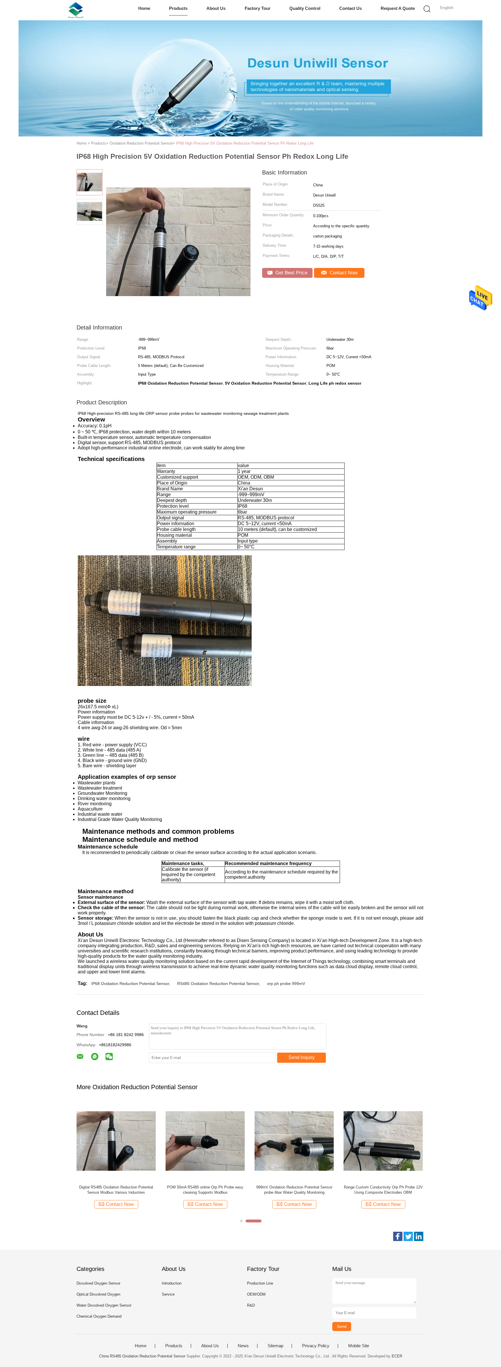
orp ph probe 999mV (286, 983)
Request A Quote (398, 8)
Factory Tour (258, 8)
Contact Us (350, 8)
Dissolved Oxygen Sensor (98, 1283)
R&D (251, 1305)
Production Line (260, 1283)
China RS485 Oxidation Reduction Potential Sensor (142, 1356)
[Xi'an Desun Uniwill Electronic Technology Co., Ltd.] (76, 10)
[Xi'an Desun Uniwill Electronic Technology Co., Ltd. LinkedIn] (418, 1236)
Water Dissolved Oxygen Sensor (104, 1305)
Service (168, 1294)
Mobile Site (358, 1346)
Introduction (171, 1283)
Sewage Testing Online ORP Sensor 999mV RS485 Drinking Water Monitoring (413, 1190)
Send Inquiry (301, 1057)
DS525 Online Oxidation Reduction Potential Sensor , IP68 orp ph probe (146, 1190)
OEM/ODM (256, 1294)
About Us (216, 8)
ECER (397, 1356)
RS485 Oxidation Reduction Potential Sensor (218, 983)
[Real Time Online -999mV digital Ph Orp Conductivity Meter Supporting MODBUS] (235, 1140)
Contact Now (342, 272)
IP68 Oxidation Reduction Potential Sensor (130, 983)
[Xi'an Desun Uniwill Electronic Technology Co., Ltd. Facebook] (397, 1236)
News (243, 1346)
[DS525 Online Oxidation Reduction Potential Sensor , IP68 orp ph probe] (146, 1140)
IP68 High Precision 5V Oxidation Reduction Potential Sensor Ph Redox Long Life (244, 143)
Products (178, 8)
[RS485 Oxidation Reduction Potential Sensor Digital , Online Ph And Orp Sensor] (324, 1140)
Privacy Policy (315, 1346)
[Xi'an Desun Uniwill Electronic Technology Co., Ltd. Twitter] (408, 1236)
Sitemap (275, 1346)
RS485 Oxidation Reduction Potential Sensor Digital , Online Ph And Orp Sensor (324, 1190)
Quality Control (304, 8)
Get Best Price (290, 272)
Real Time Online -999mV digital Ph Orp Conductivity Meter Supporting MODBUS (235, 1190)
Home (144, 8)
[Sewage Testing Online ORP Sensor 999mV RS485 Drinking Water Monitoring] (413, 1140)
